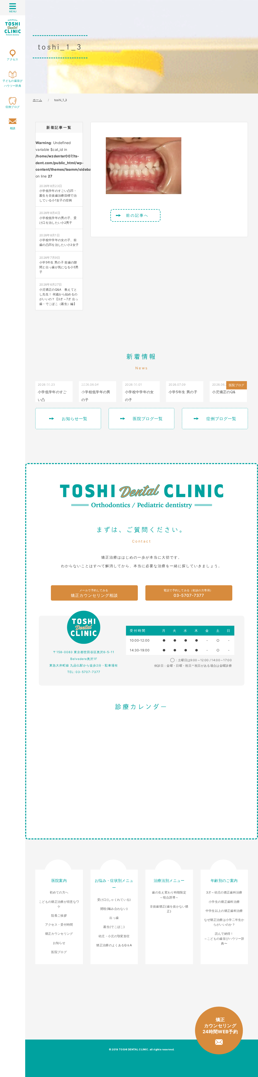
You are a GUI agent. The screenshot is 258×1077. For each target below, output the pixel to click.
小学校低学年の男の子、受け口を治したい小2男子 (58, 217)
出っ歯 (114, 918)
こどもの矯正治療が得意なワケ (59, 904)
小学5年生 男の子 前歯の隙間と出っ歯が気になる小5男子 (58, 265)
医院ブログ (59, 952)
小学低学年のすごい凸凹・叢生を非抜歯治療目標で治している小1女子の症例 (58, 193)
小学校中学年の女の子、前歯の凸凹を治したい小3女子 (59, 240)
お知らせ (59, 943)
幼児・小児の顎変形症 (114, 936)
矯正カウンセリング (59, 933)
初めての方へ (59, 892)
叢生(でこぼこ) (114, 927)
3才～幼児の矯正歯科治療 (224, 892)
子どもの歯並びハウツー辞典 (12, 83)
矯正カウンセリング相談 (94, 593)
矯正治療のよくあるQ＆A (114, 945)
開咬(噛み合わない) (114, 909)
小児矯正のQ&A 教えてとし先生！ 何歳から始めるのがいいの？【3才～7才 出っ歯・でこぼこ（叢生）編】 (58, 294)
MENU (12, 11)
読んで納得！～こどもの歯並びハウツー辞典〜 (224, 938)
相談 (13, 128)
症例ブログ (13, 107)
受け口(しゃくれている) (114, 900)
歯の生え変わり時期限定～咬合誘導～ (169, 894)
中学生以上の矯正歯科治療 (224, 911)
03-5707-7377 (188, 593)
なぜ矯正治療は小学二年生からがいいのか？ (224, 922)
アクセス (12, 59)
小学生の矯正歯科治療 (224, 902)
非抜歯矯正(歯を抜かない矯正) (169, 909)
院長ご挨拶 (59, 915)
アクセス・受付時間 (59, 924)
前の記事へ (137, 215)
